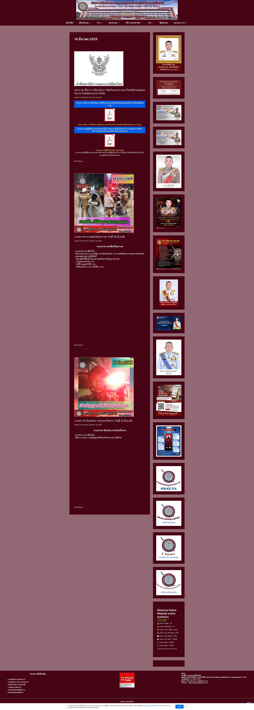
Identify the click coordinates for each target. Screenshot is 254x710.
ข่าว (99, 23)
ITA (150, 23)
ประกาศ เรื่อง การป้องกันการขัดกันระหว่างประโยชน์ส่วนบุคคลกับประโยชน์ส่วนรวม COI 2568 (109, 124)
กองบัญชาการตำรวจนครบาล (18, 682)
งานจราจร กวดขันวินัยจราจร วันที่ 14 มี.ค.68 (99, 236)
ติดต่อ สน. (164, 23)
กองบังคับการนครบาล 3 (16, 679)
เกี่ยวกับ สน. (84, 23)
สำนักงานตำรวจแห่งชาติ (16, 685)
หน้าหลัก (69, 23)
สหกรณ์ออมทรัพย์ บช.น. (16, 690)
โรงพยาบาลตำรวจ (14, 687)
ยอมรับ (179, 706)
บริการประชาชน (133, 23)
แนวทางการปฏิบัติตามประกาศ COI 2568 (110, 150)
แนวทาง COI (179, 23)
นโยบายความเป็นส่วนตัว (150, 705)
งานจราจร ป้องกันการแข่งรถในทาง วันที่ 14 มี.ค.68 (103, 420)
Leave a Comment (81, 97)
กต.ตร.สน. (113, 23)
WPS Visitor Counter (171, 648)
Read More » (79, 161)
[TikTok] (182, 687)
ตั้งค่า (97, 707)
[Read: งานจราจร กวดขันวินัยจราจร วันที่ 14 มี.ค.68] (104, 203)
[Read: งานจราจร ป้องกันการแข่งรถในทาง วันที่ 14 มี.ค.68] (104, 387)
